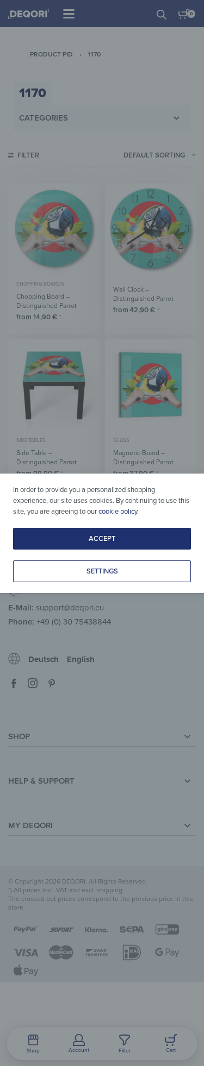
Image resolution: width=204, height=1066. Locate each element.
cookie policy (117, 511)
